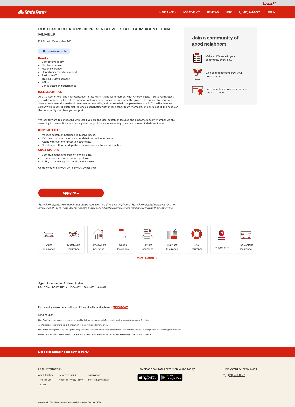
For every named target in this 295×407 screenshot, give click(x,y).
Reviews (213, 12)
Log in (270, 12)
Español (267, 3)
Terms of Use (44, 380)
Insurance (166, 12)
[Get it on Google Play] (171, 377)
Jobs (229, 12)
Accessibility (94, 375)
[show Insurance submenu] (175, 12)
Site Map (42, 384)
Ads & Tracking (45, 375)
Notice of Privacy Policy (71, 380)
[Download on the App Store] (147, 377)
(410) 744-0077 (251, 12)
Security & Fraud (67, 375)
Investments (191, 12)
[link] (32, 12)
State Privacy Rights (98, 380)
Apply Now (71, 193)
